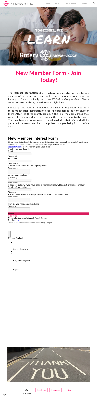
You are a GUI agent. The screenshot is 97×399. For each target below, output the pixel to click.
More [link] (84, 3)
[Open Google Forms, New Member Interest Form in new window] (85, 138)
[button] (94, 4)
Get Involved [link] (70, 3)
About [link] (56, 3)
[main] (48, 76)
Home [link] (47, 3)
